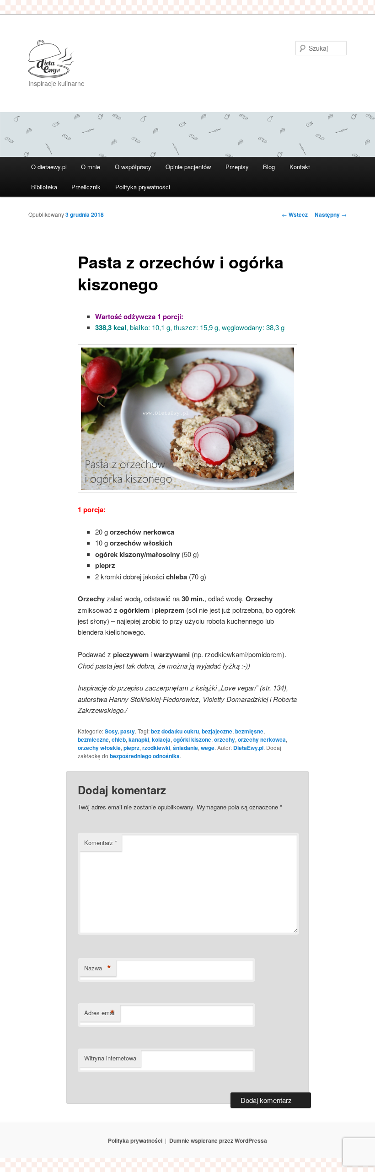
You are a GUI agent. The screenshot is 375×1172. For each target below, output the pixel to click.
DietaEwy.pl (248, 748)
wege (207, 748)
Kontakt (299, 166)
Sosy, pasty (120, 731)
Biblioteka (44, 186)
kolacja (161, 739)
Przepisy (237, 166)
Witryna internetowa (110, 1058)
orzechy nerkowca (262, 739)
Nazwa (97, 968)
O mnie (90, 166)
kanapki (139, 739)
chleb (119, 739)
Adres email (100, 1013)
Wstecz (295, 214)
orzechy (224, 739)
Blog (269, 166)
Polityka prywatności (142, 186)
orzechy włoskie (99, 748)
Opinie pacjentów (188, 166)
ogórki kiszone (192, 739)
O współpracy (133, 166)
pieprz (131, 748)
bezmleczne (93, 739)
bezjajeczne (217, 731)
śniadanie (185, 748)
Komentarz (100, 842)
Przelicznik (86, 186)
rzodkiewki (156, 748)
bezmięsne (249, 731)
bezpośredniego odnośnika (145, 756)
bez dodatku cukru (175, 731)
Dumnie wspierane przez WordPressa (218, 1140)
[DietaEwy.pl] (125, 59)
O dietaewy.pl (49, 166)
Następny (331, 214)
